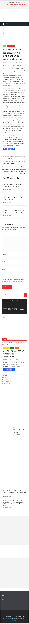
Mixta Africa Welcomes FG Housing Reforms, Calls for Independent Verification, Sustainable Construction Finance (14, 492)
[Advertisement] (14, 530)
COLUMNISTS (6, 347)
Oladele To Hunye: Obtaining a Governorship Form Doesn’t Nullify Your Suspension (18, 430)
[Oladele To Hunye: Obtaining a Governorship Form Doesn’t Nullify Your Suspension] (6, 431)
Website (4, 269)
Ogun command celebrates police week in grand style (12, 185)
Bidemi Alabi (15, 359)
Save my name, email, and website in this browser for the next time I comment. (13, 281)
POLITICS (16, 347)
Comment (5, 234)
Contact (3, 599)
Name (4, 254)
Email (4, 262)
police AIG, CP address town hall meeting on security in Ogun (14, 211)
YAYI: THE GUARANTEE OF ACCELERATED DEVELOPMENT (13, 354)
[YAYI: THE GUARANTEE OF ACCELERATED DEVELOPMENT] (14, 343)
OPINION (11, 347)
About (3, 595)
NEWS (5, 46)
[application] (14, 306)
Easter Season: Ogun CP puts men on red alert (13, 198)
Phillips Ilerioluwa (17, 65)
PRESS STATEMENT (11, 46)
